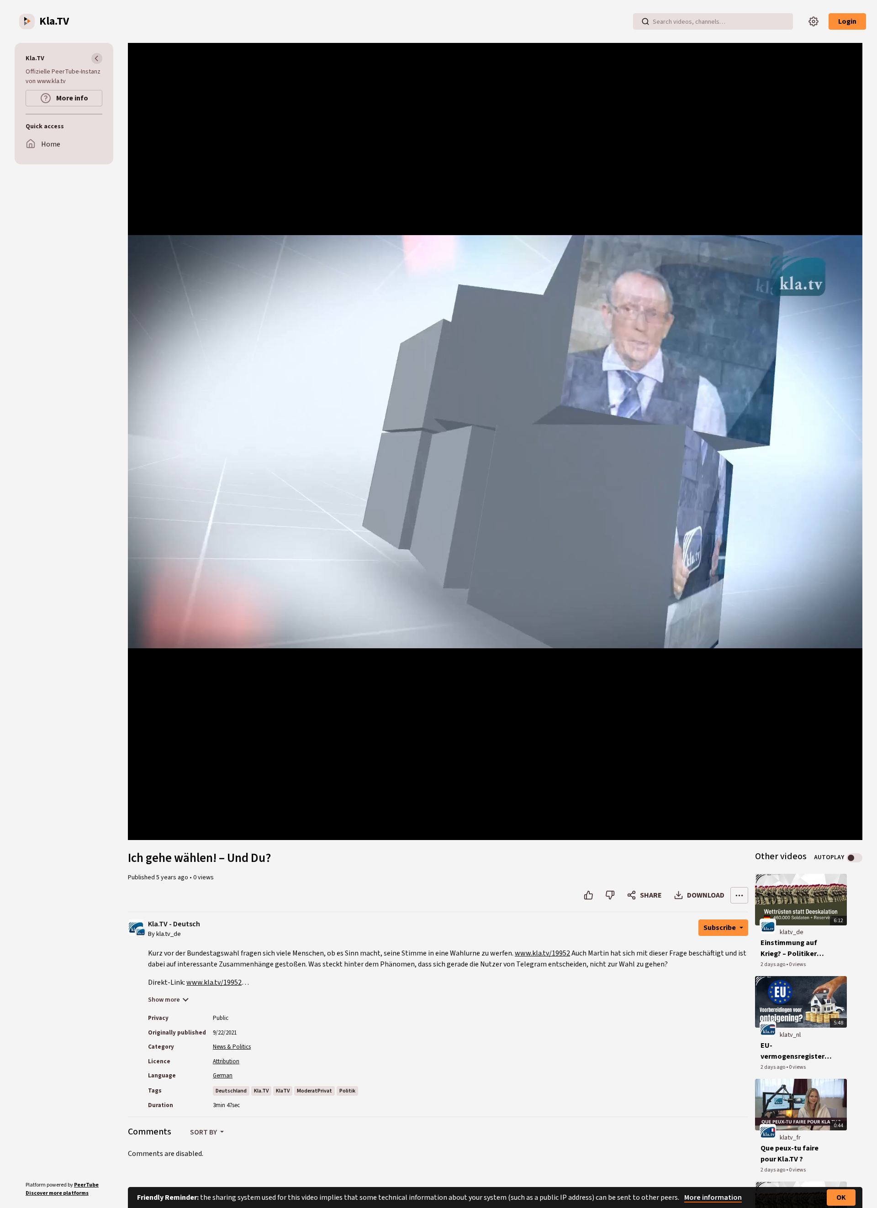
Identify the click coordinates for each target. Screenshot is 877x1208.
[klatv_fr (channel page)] (768, 1131)
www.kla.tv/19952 (542, 953)
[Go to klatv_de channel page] (140, 932)
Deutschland (231, 1091)
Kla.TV (261, 1091)
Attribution (226, 1061)
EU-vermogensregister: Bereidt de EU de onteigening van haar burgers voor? (795, 1051)
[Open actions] (739, 895)
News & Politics (232, 1047)
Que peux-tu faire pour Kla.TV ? (790, 1153)
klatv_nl (790, 1035)
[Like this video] (588, 895)
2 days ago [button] (773, 964)
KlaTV (283, 1091)
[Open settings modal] (813, 21)
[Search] (645, 21)
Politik (347, 1091)
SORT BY (204, 1132)
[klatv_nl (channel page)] (768, 1029)
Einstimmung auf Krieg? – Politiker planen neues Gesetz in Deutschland (795, 948)
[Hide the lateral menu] (96, 58)
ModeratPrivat (314, 1091)
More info (71, 98)
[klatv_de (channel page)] (768, 926)
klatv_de (791, 932)
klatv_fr (790, 1137)
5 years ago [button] (173, 877)
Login (847, 21)
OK (841, 1197)
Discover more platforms (57, 1193)
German (222, 1075)
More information (713, 1197)
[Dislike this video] (610, 895)
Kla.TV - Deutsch (174, 924)
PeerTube (86, 1185)
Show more (164, 999)
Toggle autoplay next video (854, 857)
